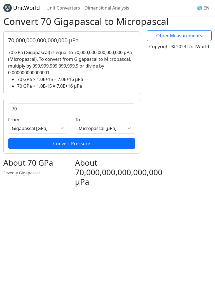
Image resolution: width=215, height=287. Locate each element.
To (77, 120)
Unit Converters (63, 8)
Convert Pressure (71, 143)
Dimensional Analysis (107, 8)
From (13, 120)
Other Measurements (179, 36)
